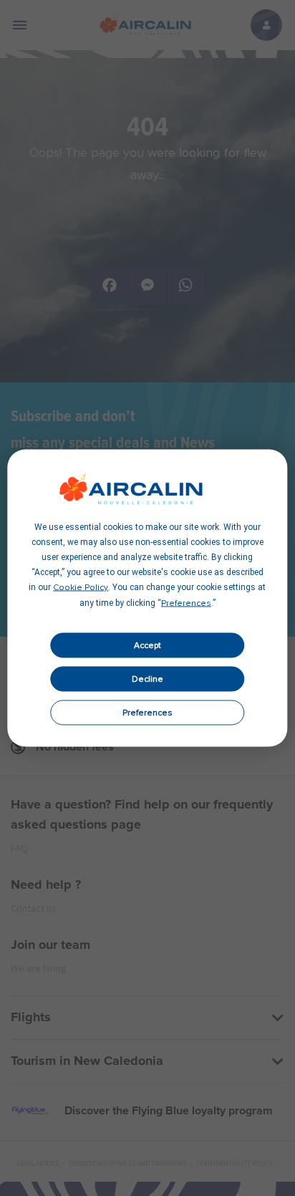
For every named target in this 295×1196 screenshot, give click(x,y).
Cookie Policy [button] (80, 588)
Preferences (147, 712)
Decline (147, 679)
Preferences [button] (186, 603)
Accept (147, 645)
